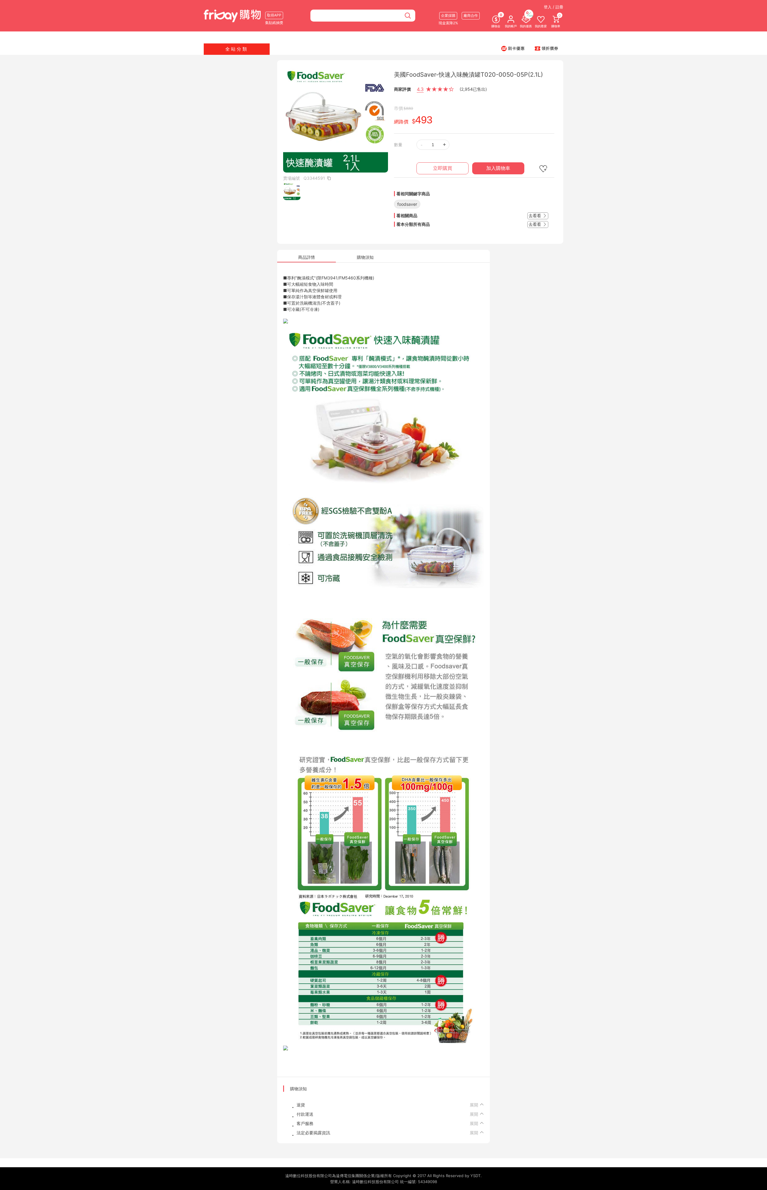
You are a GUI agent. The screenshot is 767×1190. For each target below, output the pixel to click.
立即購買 (442, 168)
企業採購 (448, 15)
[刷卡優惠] (513, 48)
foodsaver (407, 204)
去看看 (535, 215)
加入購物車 (498, 168)
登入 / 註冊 (553, 6)
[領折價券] (546, 48)
